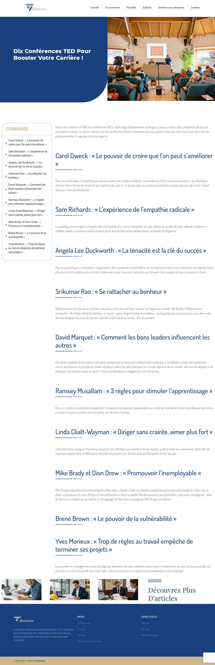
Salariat (147, 7)
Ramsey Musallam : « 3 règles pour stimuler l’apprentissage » (26, 201)
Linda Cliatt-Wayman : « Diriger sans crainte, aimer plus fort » (26, 213)
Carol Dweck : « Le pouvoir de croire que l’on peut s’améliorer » (27, 142)
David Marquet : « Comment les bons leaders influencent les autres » (27, 188)
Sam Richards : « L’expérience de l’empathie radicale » (27, 153)
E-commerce (112, 7)
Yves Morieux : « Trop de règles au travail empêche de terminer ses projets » (26, 248)
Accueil (94, 7)
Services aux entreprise (171, 7)
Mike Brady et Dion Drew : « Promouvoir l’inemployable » (25, 224)
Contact (195, 7)
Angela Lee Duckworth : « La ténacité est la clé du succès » (26, 164)
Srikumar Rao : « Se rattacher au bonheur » (27, 175)
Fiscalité (131, 7)
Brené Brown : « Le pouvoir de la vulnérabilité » (27, 235)
